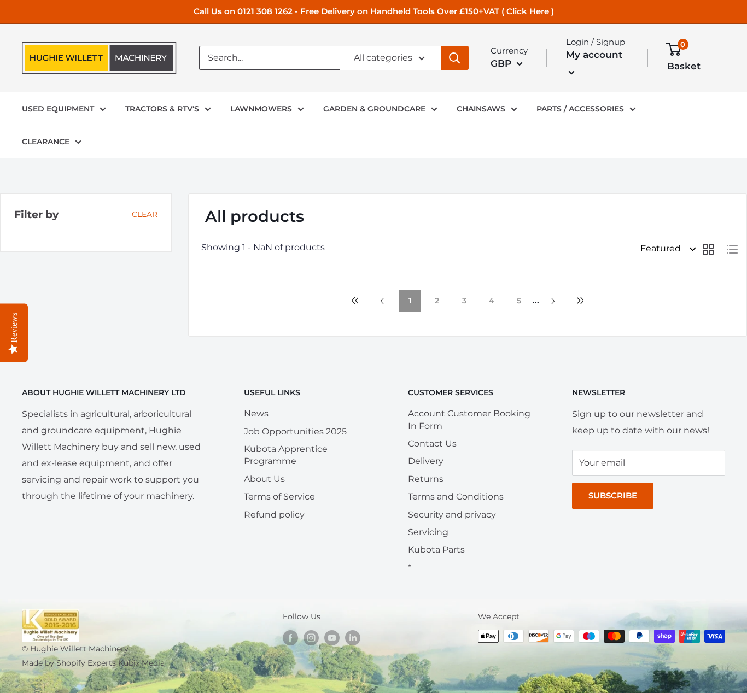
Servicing (428, 532)
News (256, 413)
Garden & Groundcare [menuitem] (374, 109)
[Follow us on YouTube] (332, 637)
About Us (264, 479)
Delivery (425, 461)
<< (355, 301)
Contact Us (432, 443)
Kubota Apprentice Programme (286, 455)
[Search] (455, 58)
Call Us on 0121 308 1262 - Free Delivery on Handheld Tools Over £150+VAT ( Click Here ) (374, 11)
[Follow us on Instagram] (311, 637)
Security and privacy (452, 514)
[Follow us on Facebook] (290, 637)
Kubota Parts (436, 549)
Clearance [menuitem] (45, 141)
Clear (144, 214)
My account (594, 54)
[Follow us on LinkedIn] (352, 637)
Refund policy (274, 514)
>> (580, 301)
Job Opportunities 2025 (295, 431)
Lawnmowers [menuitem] (261, 109)
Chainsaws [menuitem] (481, 109)
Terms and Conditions (456, 496)
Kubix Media (141, 663)
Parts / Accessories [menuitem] (580, 109)
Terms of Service (279, 496)
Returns (425, 479)
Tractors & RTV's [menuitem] (162, 109)
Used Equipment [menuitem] (58, 109)
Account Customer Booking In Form (469, 419)
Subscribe (612, 495)
